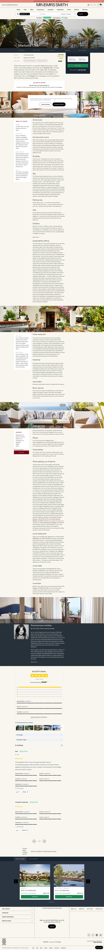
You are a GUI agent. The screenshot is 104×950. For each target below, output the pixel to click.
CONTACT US (99, 908)
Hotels (18, 9)
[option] (35, 882)
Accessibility (63, 947)
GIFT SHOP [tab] (90, 908)
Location (52, 50)
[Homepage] (52, 5)
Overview (21, 50)
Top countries (6, 908)
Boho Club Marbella (62, 890)
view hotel (35, 896)
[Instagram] (88, 935)
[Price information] (87, 45)
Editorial (76, 9)
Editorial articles (6, 921)
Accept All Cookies (59, 104)
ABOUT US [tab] (73, 908)
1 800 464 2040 (82, 70)
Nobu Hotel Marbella (28, 890)
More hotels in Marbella (30, 60)
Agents (45, 947)
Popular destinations (8, 917)
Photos (37, 50)
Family (69, 9)
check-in (71, 58)
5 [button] (55, 903)
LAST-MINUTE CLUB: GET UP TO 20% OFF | (51, 1)
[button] (88, 5)
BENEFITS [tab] (81, 908)
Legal (33, 947)
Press (41, 947)
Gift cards (56, 947)
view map (21, 452)
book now (78, 65)
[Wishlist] (91, 4)
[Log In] (99, 4)
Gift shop (85, 9)
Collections (5, 912)
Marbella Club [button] (23, 14)
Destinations (60, 9)
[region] (52, 102)
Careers (50, 947)
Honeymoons (40, 9)
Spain (27, 42)
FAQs (37, 947)
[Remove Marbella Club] (29, 14)
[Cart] (94, 4)
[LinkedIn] (96, 935)
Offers (31, 9)
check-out (82, 58)
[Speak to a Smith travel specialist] (88, 5)
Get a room (82, 50)
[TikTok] (100, 935)
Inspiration (50, 9)
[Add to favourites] (16, 45)
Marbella (22, 42)
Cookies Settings (45, 104)
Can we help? (99, 947)
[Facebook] (92, 935)
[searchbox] (35, 14)
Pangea (35, 588)
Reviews (67, 50)
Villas (25, 9)
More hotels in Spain (42, 60)
